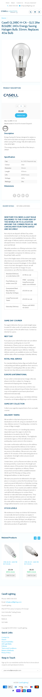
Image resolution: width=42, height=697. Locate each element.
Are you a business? (30, 3)
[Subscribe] (37, 670)
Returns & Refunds (23, 206)
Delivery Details (8, 206)
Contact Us (19, 3)
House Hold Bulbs (7, 642)
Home (7, 3)
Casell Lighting (23, 682)
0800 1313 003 (13, 6)
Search (4, 640)
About (13, 3)
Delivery (4, 646)
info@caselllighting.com (28, 6)
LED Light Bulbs (7, 644)
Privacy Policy (6, 653)
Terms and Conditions (9, 648)
